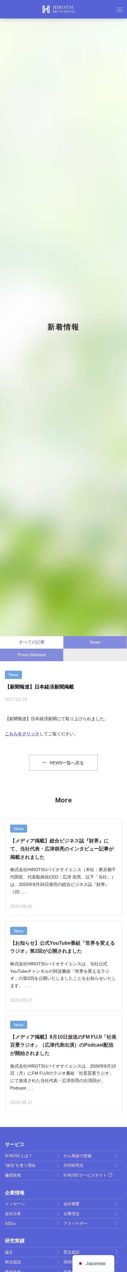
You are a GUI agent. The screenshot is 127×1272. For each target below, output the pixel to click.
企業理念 (71, 1213)
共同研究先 (73, 1165)
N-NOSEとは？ (18, 1155)
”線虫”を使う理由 (20, 1165)
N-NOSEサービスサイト (85, 1175)
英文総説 (71, 1252)
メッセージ (15, 1203)
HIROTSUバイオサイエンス (58, 9)
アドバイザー (75, 1223)
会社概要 (71, 1203)
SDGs (10, 1223)
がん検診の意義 (77, 1155)
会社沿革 (13, 1213)
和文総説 (13, 1262)
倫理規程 (13, 1175)
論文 (9, 1252)
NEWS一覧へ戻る (66, 762)
